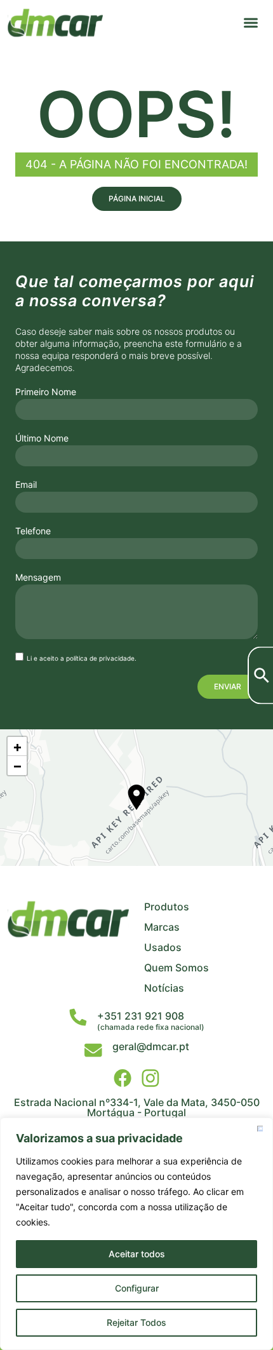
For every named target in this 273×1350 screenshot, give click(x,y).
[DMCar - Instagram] (150, 1078)
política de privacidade (100, 658)
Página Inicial (137, 198)
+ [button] (17, 746)
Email (26, 484)
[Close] (259, 1128)
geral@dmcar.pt (150, 1046)
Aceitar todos (137, 1253)
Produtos (166, 906)
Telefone (33, 531)
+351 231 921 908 (140, 1015)
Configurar (137, 1288)
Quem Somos (176, 967)
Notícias (164, 988)
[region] (136, 1233)
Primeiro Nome (45, 392)
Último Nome (42, 438)
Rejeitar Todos (136, 1322)
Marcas (162, 927)
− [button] (17, 765)
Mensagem (38, 577)
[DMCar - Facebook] (122, 1078)
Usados (163, 947)
